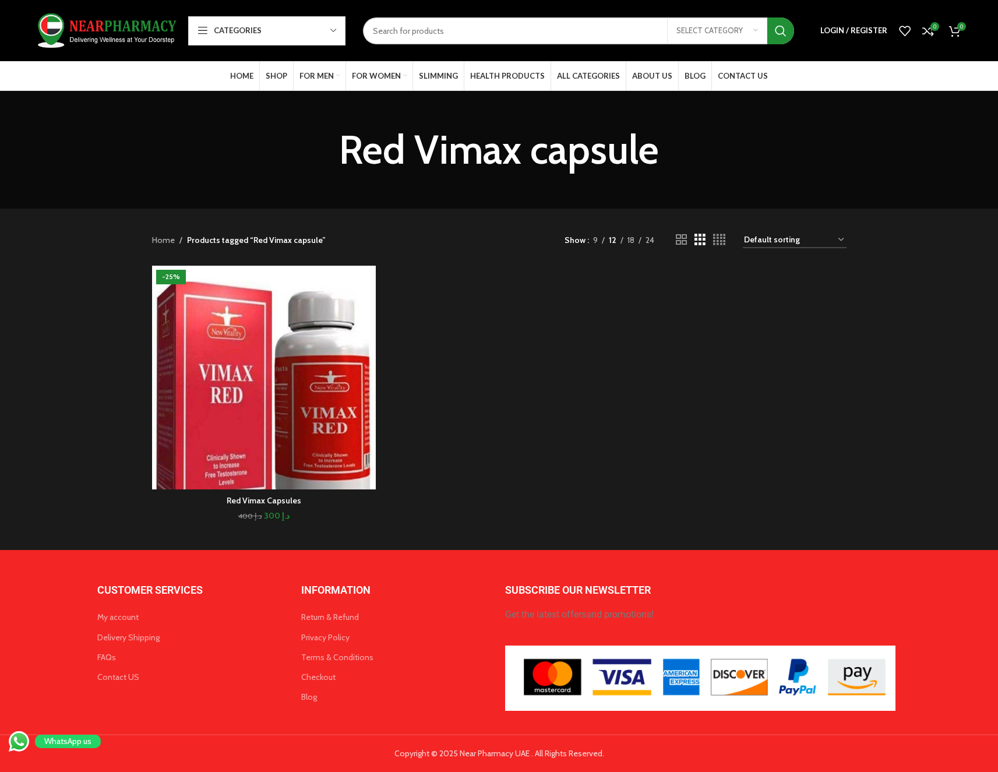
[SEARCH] (780, 30)
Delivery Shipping (128, 637)
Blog (309, 697)
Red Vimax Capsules (264, 500)
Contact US (118, 677)
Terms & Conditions (337, 657)
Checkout (318, 677)
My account (118, 617)
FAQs (106, 657)
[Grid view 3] (700, 239)
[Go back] (324, 149)
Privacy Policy (325, 637)
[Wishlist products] (904, 31)
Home (163, 240)
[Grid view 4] (719, 239)
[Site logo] (105, 29)
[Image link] (700, 677)
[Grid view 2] (681, 239)
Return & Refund (330, 617)
